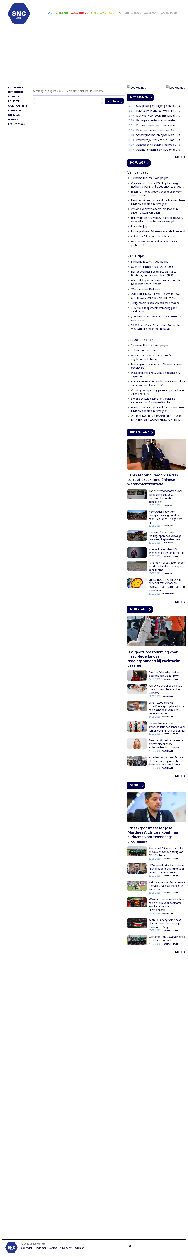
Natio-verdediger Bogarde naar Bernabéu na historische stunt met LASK (167, 886)
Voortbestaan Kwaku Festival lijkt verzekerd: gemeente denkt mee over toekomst (166, 761)
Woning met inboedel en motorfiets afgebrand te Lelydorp (152, 357)
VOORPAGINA (16, 87)
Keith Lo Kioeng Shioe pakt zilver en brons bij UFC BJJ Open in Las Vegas (165, 923)
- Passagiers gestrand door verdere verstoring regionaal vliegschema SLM (152, 120)
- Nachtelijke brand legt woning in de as (152, 110)
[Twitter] (130, 1246)
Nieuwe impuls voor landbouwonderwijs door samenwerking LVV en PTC (158, 383)
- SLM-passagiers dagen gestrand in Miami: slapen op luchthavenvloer (152, 106)
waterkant (167, 696)
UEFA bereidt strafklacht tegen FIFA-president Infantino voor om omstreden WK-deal (167, 868)
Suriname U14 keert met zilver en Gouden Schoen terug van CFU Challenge (167, 851)
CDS (111, 12)
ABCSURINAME (79, 12)
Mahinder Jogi (139, 226)
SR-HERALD (61, 12)
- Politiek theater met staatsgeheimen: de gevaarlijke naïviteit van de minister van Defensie (152, 125)
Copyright (26, 1248)
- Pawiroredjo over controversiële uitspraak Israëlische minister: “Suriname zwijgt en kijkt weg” (152, 130)
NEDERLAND (138, 609)
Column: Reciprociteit (144, 350)
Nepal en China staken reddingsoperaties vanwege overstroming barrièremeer (165, 535)
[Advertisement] (94, 56)
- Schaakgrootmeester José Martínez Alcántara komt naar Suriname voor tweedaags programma (152, 135)
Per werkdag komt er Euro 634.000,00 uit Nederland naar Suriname (155, 282)
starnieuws (168, 505)
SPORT (135, 785)
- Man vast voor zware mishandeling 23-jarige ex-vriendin (152, 115)
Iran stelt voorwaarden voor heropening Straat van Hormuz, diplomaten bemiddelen (165, 496)
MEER (179, 157)
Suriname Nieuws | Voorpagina (149, 178)
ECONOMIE (14, 110)
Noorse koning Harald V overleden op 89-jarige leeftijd (166, 551)
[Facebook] (125, 1246)
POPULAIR (14, 96)
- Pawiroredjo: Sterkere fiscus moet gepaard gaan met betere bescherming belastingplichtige (152, 140)
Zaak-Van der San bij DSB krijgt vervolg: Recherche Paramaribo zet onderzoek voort (157, 184)
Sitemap (79, 1248)
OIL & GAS (14, 115)
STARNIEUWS (98, 12)
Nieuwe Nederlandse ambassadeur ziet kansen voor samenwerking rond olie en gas (167, 726)
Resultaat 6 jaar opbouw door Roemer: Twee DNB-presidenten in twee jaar (158, 202)
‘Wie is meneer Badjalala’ (145, 289)
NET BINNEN (15, 92)
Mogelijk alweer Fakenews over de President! (158, 231)
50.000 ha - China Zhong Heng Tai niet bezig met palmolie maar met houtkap (157, 327)
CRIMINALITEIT (17, 105)
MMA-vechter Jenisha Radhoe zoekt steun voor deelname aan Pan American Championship (166, 904)
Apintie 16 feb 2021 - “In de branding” (153, 236)
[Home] (19, 14)
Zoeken (113, 101)
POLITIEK (13, 101)
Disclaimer (40, 1248)
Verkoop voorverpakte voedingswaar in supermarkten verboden (154, 210)
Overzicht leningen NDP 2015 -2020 (152, 266)
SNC (50, 12)
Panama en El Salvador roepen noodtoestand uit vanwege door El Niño (167, 566)
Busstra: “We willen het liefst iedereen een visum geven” (166, 674)
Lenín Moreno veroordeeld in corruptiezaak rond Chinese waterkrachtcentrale (152, 479)
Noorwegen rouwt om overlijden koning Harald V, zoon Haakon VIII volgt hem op (165, 517)
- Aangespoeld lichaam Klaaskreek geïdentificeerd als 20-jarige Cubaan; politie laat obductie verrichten (152, 144)
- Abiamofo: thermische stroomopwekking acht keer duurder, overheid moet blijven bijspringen (152, 149)
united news (168, 594)
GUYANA (13, 119)
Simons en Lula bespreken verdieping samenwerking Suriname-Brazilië (153, 400)
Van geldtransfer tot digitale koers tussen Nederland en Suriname (165, 689)
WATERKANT (151, 12)
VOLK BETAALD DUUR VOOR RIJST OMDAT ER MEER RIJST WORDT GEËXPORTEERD (157, 417)
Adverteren (66, 1248)
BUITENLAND (139, 432)
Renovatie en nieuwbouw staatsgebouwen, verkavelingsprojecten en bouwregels (157, 219)
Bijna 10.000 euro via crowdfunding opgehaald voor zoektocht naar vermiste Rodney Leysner (166, 708)
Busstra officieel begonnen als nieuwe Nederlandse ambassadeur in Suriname (167, 743)
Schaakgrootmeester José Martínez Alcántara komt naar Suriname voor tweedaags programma (153, 835)
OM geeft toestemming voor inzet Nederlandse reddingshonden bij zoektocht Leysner (153, 659)
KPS (119, 12)
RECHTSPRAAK (16, 124)
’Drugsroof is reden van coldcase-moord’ (155, 303)
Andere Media (169, 12)
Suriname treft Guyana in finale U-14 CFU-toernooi (167, 938)
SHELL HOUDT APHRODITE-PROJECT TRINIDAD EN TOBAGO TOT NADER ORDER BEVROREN (167, 585)
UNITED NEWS (132, 12)
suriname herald (170, 556)
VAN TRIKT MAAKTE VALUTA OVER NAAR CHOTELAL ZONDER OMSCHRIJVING (155, 295)
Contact (53, 1248)
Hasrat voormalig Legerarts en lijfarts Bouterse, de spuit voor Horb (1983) (153, 273)
